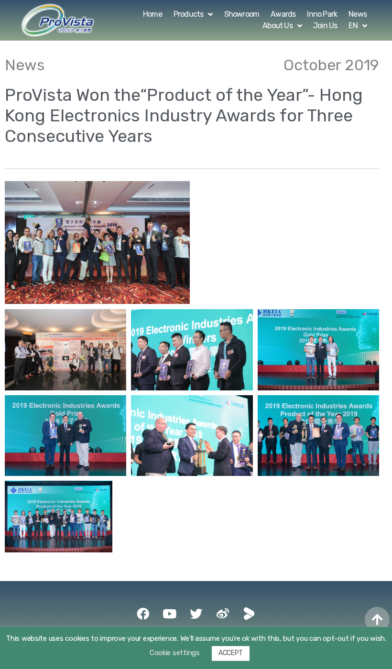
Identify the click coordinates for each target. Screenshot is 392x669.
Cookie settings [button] (175, 652)
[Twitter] (196, 613)
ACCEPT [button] (230, 653)
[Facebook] (143, 613)
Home (152, 14)
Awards (283, 14)
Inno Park (322, 14)
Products (189, 14)
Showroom (242, 14)
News (357, 14)
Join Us (325, 25)
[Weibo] (223, 613)
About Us (277, 25)
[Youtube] (169, 613)
